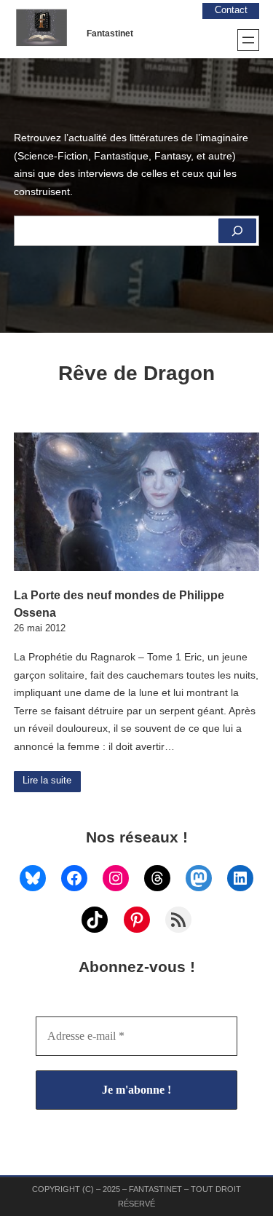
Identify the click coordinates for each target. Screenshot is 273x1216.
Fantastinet (110, 33)
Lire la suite (47, 780)
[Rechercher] (237, 230)
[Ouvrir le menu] (248, 40)
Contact (231, 10)
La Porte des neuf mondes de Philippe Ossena (119, 603)
